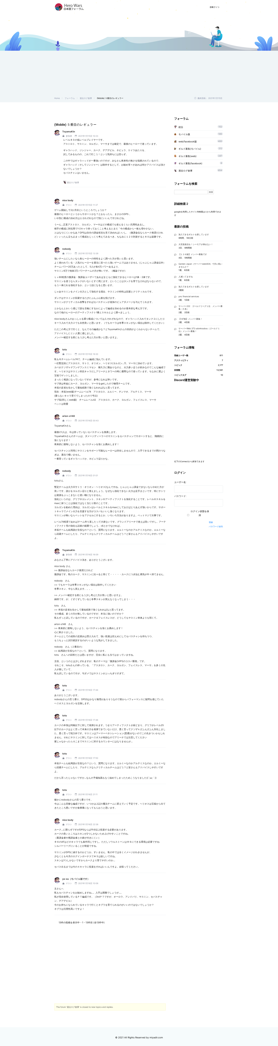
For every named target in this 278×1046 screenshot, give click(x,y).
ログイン (189, 7)
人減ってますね (186, 276)
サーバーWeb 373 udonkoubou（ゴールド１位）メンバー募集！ (199, 329)
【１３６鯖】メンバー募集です (193, 254)
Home (57, 98)
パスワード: (180, 496)
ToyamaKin (68, 131)
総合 (181, 127)
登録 (211, 522)
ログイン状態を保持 (200, 513)
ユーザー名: (180, 482)
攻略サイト (215, 7)
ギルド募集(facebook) (190, 163)
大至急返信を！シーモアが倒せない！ (196, 244)
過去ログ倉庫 (86, 98)
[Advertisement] (139, 74)
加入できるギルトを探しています (194, 234)
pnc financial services (189, 296)
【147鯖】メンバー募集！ (190, 319)
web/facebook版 (188, 141)
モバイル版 (184, 134)
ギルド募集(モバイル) (190, 148)
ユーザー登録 (171, 7)
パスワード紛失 (216, 526)
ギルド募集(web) (187, 156)
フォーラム (70, 98)
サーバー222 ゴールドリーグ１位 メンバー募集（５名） (201, 307)
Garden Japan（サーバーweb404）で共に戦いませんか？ (200, 265)
